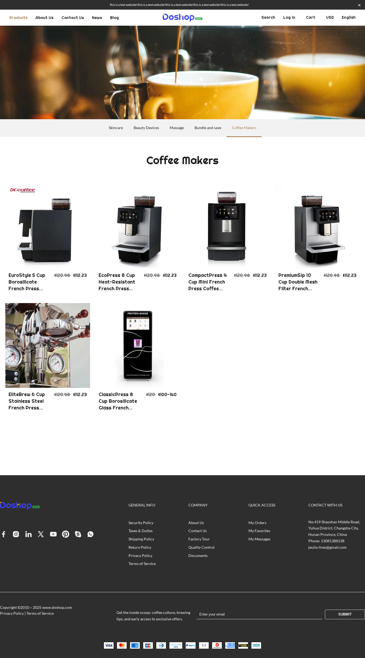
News (97, 17)
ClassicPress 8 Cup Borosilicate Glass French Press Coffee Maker (118, 407)
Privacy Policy (140, 555)
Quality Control (201, 547)
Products (18, 17)
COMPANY (198, 505)
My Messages (259, 539)
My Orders (257, 522)
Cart (310, 17)
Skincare (116, 127)
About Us (44, 17)
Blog (114, 17)
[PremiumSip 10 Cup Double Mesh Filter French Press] (317, 226)
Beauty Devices (146, 127)
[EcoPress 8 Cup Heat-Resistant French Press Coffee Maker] (137, 226)
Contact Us (72, 17)
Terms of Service (142, 563)
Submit (345, 614)
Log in (289, 17)
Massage (177, 127)
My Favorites (259, 530)
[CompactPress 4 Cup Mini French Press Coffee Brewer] (227, 226)
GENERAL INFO (142, 505)
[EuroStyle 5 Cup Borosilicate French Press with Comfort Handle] (47, 226)
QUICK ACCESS (261, 505)
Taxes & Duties (141, 530)
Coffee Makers (244, 127)
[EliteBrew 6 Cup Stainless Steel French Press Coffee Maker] (47, 345)
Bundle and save (208, 127)
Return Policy (140, 547)
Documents (198, 555)
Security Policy (141, 522)
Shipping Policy (141, 539)
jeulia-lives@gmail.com (327, 547)
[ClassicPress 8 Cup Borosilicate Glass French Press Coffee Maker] (137, 345)
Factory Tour (199, 539)
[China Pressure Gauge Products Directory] (182, 18)
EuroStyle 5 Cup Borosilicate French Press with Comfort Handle (27, 288)
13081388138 (332, 541)
